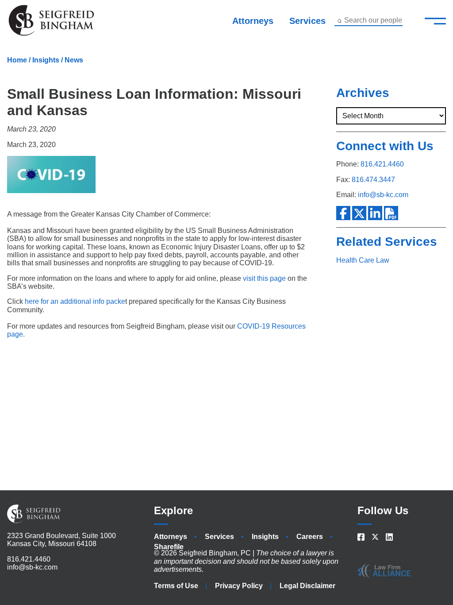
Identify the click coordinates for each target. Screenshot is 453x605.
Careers (309, 536)
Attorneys (252, 21)
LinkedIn (375, 213)
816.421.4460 (382, 164)
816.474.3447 (373, 179)
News (74, 60)
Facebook (343, 213)
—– (435, 20)
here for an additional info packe (75, 301)
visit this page (264, 278)
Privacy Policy (239, 585)
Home (17, 60)
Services (307, 21)
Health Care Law (362, 260)
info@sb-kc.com (383, 194)
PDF (391, 213)
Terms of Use (176, 585)
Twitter (359, 213)
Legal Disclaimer (307, 585)
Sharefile (169, 547)
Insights (45, 60)
